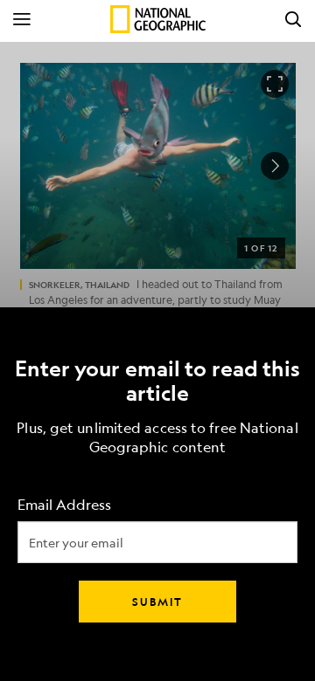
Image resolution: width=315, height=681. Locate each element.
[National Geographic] (158, 19)
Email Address (64, 505)
